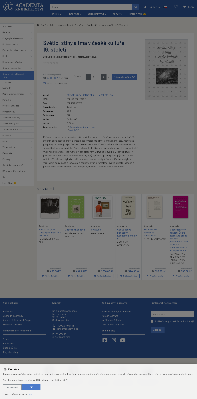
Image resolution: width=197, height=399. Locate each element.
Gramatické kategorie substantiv (150, 232)
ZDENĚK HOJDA (51, 56)
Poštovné (8, 311)
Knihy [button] (55, 14)
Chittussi (96, 229)
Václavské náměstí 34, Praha (116, 311)
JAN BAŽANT (45, 239)
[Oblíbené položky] (176, 7)
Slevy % (117, 14)
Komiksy (6, 159)
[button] (166, 7)
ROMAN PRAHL (69, 56)
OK (31, 387)
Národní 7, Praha (110, 315)
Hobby (5, 56)
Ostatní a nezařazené (12, 165)
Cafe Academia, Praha (113, 324)
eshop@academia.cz (67, 328)
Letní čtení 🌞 (137, 14)
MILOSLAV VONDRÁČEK (155, 239)
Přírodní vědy (8, 111)
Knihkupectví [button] (96, 14)
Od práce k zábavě (75, 229)
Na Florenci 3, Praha (112, 320)
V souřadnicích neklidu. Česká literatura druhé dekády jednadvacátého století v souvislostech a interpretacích (179, 240)
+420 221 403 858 (65, 325)
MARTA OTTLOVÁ (87, 56)
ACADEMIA (7, 26)
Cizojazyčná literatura (12, 38)
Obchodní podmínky (13, 315)
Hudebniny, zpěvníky (12, 62)
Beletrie (6, 32)
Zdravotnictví (8, 147)
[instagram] (114, 340)
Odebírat (158, 329)
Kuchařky (6, 87)
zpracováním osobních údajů (180, 321)
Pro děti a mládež (10, 105)
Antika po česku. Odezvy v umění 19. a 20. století (50, 232)
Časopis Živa (10, 347)
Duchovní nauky (10, 44)
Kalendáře (7, 153)
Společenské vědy (11, 117)
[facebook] (105, 340)
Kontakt (56, 302)
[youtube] (123, 340)
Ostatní (8, 82)
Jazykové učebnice (11, 68)
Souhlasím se (174, 321)
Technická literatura (12, 129)
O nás (6, 339)
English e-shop (10, 352)
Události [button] (73, 14)
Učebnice (6, 135)
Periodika (6, 99)
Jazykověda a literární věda (13, 76)
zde (30, 394)
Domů (43, 25)
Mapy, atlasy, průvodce (13, 93)
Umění (5, 141)
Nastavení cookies (12, 324)
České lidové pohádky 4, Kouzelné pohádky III (127, 234)
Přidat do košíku (123, 76)
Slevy (5, 177)
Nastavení (12, 387)
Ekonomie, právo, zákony (14, 50)
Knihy (52, 25)
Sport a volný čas (10, 123)
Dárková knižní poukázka (14, 171)
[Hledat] (135, 7)
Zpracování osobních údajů (17, 320)
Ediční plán (8, 343)
